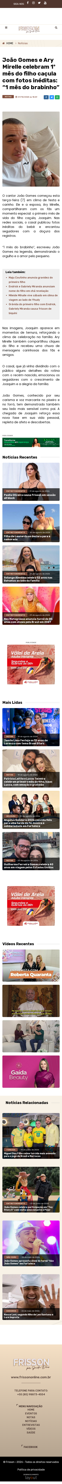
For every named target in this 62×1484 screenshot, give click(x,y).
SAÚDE (31, 1432)
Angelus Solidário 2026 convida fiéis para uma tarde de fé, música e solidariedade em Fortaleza (28, 823)
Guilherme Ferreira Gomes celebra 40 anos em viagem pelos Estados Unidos (28, 866)
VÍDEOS (31, 1428)
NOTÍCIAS (31, 1421)
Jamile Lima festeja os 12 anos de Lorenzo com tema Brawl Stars (26, 742)
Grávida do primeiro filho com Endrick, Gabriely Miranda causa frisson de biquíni (32, 309)
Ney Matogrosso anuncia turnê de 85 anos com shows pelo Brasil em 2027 (28, 620)
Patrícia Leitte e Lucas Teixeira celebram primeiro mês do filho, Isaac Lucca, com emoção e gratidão (28, 781)
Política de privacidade (31, 1469)
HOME (9, 43)
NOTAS (31, 1417)
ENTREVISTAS (31, 1424)
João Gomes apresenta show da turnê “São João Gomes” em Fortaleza (29, 1262)
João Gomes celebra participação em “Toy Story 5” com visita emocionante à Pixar (28, 1208)
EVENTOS (31, 1413)
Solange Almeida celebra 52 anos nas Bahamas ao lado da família (28, 579)
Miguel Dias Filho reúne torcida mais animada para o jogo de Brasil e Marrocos (29, 1155)
